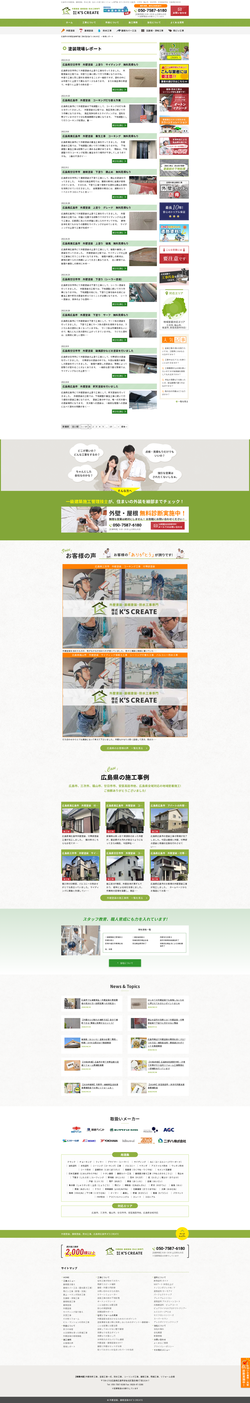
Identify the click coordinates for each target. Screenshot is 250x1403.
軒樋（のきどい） (141, 1193)
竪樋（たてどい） (161, 1193)
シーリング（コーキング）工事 (107, 1165)
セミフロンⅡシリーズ (164, 1315)
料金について (69, 1326)
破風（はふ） (177, 1185)
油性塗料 (73, 1165)
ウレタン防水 (177, 1165)
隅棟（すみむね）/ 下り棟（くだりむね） (88, 1193)
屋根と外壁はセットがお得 (109, 1346)
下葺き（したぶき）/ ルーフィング (88, 1177)
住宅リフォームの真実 (107, 1315)
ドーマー (115, 1193)
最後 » (124, 426)
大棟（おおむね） (169, 1189)
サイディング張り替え (73, 1312)
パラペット (178, 1193)
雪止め (181, 1173)
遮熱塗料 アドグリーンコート (167, 1301)
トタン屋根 (108, 1173)
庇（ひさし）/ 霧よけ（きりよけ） (164, 1177)
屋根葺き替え (69, 1284)
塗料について (160, 1277)
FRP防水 (101, 1196)
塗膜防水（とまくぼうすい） (108, 1169)
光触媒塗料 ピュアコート (166, 1305)
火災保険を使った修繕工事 (75, 1333)
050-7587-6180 (152, 10)
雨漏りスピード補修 (106, 1284)
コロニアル (150, 1196)
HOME (66, 1277)
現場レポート (69, 1346)
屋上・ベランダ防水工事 (74, 1295)
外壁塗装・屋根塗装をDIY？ (110, 1343)
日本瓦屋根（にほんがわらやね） (84, 1173)
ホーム (69, 22)
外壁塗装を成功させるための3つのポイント (117, 1319)
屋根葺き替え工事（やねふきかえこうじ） (154, 1173)
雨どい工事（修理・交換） (75, 1291)
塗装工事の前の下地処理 (108, 1298)
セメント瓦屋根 (164, 1169)
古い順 (75, 426)
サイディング (140, 1161)
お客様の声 (68, 1343)
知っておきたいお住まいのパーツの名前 (115, 1350)
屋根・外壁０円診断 (106, 1288)
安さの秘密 (68, 1329)
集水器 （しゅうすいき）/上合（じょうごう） (90, 1185)
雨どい (118, 1185)
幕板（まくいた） (135, 1181)
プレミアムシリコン (163, 1298)
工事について (103, 1277)
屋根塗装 (89, 30)
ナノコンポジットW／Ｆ (165, 1288)
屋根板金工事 (69, 1301)
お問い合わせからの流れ (108, 1291)
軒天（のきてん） (159, 1185)
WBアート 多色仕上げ (163, 1284)
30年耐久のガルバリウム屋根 (110, 1339)
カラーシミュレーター (107, 1294)
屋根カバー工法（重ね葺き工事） (78, 1288)
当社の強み (159, 1329)
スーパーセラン (161, 1319)
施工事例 (67, 1340)
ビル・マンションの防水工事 (76, 1322)
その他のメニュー (162, 1350)
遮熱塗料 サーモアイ (163, 1291)
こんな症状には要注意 (107, 1305)
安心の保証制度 (104, 1308)
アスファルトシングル (119, 1196)
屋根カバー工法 (128, 30)
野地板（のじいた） (117, 1177)
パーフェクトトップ (163, 1294)
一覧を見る (183, 401)
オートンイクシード (106, 1301)
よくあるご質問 (161, 1343)
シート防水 (86, 1169)
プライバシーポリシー (164, 1346)
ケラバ (98, 1189)
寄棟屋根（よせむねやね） (117, 1189)
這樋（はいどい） (155, 1181)
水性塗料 (85, 1165)
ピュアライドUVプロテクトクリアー (170, 1308)
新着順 (66, 426)
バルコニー (130, 1165)
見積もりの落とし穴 (106, 1336)
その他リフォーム (71, 1319)
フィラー (100, 1161)
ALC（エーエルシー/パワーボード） (166, 1161)
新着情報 (158, 1336)
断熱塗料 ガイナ (161, 1281)
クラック (71, 1161)
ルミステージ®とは (162, 1312)
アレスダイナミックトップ (166, 1322)
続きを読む (118, 89)
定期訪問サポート (105, 1312)
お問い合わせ (160, 1339)
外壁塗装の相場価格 (72, 1336)
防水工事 (107, 30)
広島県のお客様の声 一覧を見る (125, 748)
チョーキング (85, 1161)
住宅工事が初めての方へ (108, 1281)
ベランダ (143, 1165)
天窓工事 (67, 1315)
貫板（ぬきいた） (83, 1189)
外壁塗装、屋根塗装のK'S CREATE (126, 1400)
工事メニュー (69, 1281)
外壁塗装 (70, 30)
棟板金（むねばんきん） (136, 1185)
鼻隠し (126, 1193)
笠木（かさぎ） (137, 1177)
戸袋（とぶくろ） (97, 1181)
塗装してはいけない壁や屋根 (110, 1329)
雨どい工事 (178, 30)
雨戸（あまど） (116, 1181)
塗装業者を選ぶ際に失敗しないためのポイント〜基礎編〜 (123, 1322)
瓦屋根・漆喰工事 (154, 30)
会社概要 (158, 1332)
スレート (137, 1196)
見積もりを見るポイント (108, 1332)
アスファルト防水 (159, 1165)
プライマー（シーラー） (119, 1161)
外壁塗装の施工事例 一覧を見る (125, 898)
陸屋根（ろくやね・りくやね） (139, 1169)
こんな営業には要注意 (107, 1326)
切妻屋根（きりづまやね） (145, 1189)
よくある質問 (177, 22)
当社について (126, 963)
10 (111, 426)
